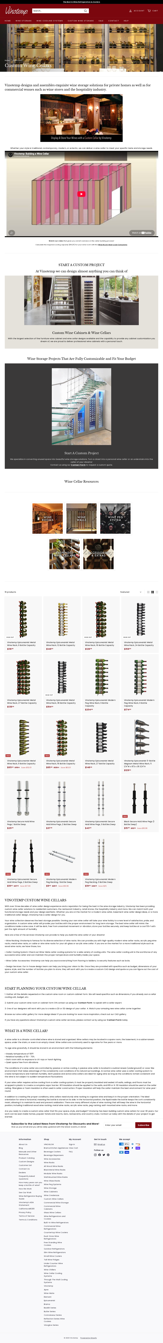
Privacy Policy (25, 1212)
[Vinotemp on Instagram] (95, 1154)
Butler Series (49, 1311)
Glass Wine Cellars (52, 1212)
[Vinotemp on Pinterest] (108, 1154)
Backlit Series (50, 1307)
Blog (21, 1148)
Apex (46, 1289)
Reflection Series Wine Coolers (54, 1320)
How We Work (25, 1188)
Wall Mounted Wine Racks (56, 1177)
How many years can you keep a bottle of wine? (30, 1183)
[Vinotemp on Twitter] (104, 1154)
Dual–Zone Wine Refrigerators (51, 1237)
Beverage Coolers (52, 1151)
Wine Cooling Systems (50, 21)
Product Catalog (26, 1158)
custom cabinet (74, 994)
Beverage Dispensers (54, 1155)
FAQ (71, 1151)
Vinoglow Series (51, 1325)
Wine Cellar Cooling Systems (53, 1274)
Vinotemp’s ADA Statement (26, 1203)
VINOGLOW (49, 1144)
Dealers (22, 1172)
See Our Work (25, 1192)
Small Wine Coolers (53, 1256)
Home (8, 21)
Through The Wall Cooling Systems (56, 1281)
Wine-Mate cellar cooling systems (56, 952)
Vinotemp (48, 1286)
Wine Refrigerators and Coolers (55, 1217)
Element (48, 1297)
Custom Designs (26, 1161)
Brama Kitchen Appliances (56, 1148)
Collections (17, 60)
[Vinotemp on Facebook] (99, 1154)
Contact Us (24, 1169)
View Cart (73, 1148)
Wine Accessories (52, 1159)
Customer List (25, 1165)
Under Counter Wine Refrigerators (53, 1264)
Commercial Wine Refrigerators (52, 1227)
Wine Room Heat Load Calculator (112, 245)
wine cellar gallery (25, 1014)
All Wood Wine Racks (53, 1166)
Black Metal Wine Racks (55, 1170)
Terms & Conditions (28, 1219)
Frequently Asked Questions (27, 1177)
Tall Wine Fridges (51, 1259)
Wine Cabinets (51, 1191)
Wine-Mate (49, 1293)
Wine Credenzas (51, 1195)
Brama (47, 1304)
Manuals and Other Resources (28, 1153)
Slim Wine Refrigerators (55, 1252)
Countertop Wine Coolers (56, 1232)
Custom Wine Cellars (54, 1199)
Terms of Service (26, 1216)
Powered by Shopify (88, 1338)
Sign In (72, 1144)
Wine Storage (24, 21)
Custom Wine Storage (81, 21)
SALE (101, 21)
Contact (113, 21)
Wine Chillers (50, 1269)
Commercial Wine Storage (56, 1202)
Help (126, 21)
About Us (23, 1144)
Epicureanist (49, 1300)
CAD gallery (120, 1014)
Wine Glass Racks (52, 1180)
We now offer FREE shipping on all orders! (81, 2)
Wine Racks (49, 1162)
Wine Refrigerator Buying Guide (30, 1197)
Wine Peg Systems (52, 1184)
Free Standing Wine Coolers (53, 1243)
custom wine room (54, 994)
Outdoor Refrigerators (54, 1249)
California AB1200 (27, 1208)
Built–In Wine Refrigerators (56, 1222)
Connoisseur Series (53, 1315)
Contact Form (85, 1002)
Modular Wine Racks (53, 1173)
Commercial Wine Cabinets (52, 1207)
